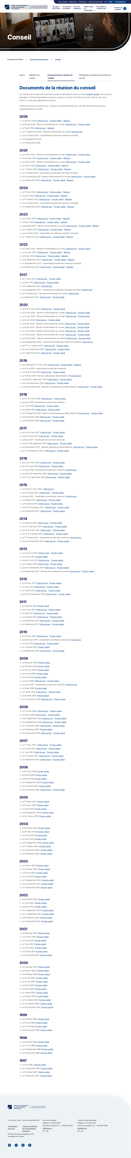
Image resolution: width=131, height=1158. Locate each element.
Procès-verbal (56, 121)
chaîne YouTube (93, 94)
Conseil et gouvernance (39, 59)
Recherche (119, 2)
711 (47, 1131)
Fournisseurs (82, 2)
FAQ (110, 2)
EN (105, 2)
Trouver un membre (118, 8)
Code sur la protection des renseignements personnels (29, 1128)
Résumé (66, 121)
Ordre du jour (42, 121)
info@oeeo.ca (47, 1128)
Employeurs (73, 2)
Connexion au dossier (95, 2)
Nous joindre (63, 2)
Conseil (58, 59)
